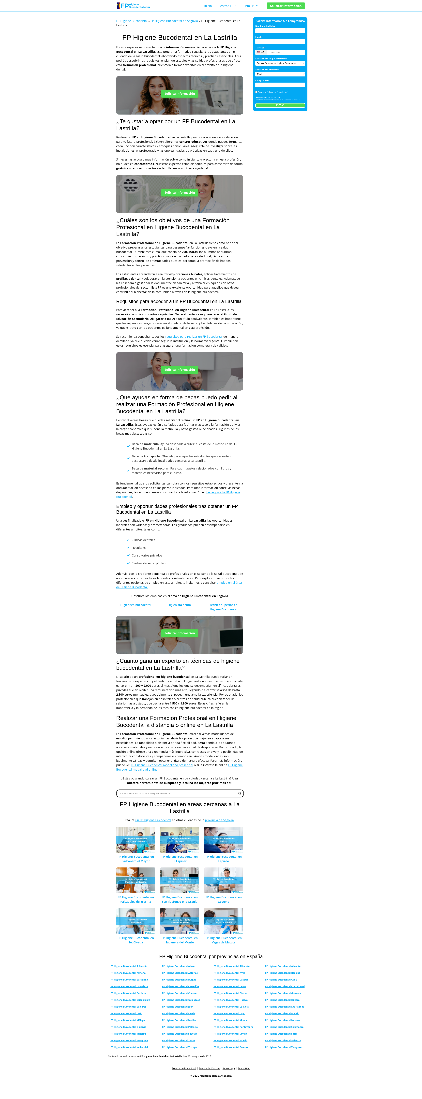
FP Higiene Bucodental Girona (230, 993)
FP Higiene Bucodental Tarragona (129, 1040)
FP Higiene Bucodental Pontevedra (233, 1026)
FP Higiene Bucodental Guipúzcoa (181, 999)
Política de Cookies (209, 1068)
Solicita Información (180, 94)
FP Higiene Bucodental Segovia (179, 1033)
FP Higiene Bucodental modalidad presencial (162, 765)
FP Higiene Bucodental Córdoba (128, 993)
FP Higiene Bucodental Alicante (283, 966)
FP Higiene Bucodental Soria (281, 1033)
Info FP (249, 6)
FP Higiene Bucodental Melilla (179, 1020)
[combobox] (261, 52)
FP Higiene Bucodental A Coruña (128, 966)
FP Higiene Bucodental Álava (178, 966)
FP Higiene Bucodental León (126, 1013)
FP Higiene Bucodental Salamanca (284, 1026)
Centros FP (225, 6)
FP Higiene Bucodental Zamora (230, 1047)
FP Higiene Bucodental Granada (283, 993)
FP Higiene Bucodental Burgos (179, 979)
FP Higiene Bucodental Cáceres (230, 979)
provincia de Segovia (219, 820)
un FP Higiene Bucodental (153, 820)
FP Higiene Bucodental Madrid (282, 1013)
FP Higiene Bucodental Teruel (178, 1040)
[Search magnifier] (240, 793)
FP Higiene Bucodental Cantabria (129, 986)
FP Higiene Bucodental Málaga (127, 1020)
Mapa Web (244, 1068)
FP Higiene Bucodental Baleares (128, 1006)
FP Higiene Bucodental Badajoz (282, 972)
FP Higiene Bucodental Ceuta (229, 986)
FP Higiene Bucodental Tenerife (128, 1033)
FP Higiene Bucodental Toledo (230, 1040)
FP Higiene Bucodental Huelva (230, 999)
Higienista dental (180, 605)
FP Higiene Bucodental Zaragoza (283, 1047)
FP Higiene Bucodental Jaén (177, 1006)
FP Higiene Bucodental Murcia (230, 1020)
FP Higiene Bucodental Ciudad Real (285, 986)
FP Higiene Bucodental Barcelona (129, 979)
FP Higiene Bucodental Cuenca (179, 993)
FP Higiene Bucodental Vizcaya (179, 1047)
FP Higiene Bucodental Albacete (231, 966)
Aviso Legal (229, 1068)
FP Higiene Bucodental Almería (128, 972)
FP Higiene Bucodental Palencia (180, 1026)
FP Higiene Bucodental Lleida (178, 1013)
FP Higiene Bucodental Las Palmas (284, 1006)
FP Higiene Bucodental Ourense (128, 1026)
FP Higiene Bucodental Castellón (180, 986)
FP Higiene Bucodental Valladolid (129, 1047)
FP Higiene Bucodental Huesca (282, 999)
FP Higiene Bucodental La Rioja (231, 1006)
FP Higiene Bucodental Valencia (283, 1040)
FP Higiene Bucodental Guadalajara (130, 999)
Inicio (208, 6)
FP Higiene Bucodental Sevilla (230, 1033)
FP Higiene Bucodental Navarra (282, 1020)
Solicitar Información (286, 6)
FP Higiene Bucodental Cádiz (281, 979)
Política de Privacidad (276, 92)
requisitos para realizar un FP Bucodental (194, 336)
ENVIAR (280, 105)
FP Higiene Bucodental (132, 21)
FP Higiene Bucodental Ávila (229, 972)
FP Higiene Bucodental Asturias (180, 972)
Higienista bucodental (135, 605)
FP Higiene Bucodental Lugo (229, 1013)
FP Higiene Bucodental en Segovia (174, 21)
